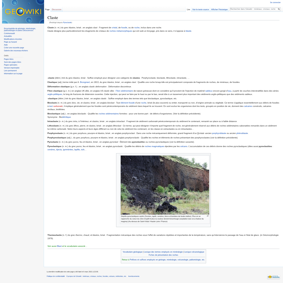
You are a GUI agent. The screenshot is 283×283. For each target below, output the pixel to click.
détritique (66, 117)
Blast (59, 246)
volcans (183, 146)
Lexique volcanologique (194, 252)
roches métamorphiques (121, 31)
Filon (118, 91)
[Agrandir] (208, 216)
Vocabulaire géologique (132, 252)
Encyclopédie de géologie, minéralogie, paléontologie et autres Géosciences (20, 30)
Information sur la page (13, 74)
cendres (51, 149)
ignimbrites (68, 149)
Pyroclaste (67, 22)
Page (47, 9)
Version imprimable (11, 68)
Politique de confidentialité (56, 276)
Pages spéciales (10, 65)
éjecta (59, 149)
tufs (82, 149)
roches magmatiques (154, 146)
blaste (188, 31)
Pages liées (8, 59)
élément (124, 103)
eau (229, 91)
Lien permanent (10, 71)
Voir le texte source (200, 9)
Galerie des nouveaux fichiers (16, 51)
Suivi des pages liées (12, 62)
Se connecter (275, 2)
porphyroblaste (219, 133)
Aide (6, 45)
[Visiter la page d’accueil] (23, 12)
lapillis (77, 149)
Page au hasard (10, 42)
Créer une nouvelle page (14, 48)
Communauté (9, 33)
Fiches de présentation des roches (163, 255)
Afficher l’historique (219, 9)
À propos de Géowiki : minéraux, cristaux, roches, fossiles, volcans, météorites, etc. (96, 276)
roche (137, 27)
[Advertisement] (163, 54)
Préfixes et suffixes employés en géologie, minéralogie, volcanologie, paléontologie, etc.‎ (167, 260)
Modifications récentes (13, 39)
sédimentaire (127, 91)
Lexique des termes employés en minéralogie (163, 252)
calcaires (248, 106)
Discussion (56, 9)
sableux (209, 91)
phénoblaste (242, 133)
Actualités (8, 36)
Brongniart (85, 82)
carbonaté (58, 106)
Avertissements (133, 276)
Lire (188, 9)
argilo (50, 94)
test (51, 106)
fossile (124, 27)
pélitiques (57, 94)
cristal (114, 27)
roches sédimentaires (109, 113)
